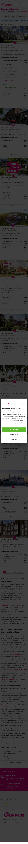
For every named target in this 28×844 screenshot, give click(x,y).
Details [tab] (14, 403)
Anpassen (13, 434)
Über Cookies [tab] (22, 403)
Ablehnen (14, 439)
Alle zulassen (14, 429)
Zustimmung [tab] (5, 403)
